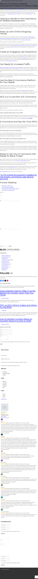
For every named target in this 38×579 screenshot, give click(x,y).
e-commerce (17, 10)
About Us (4, 381)
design (19, 13)
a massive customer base (25, 39)
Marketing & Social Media (6, 259)
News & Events (4, 261)
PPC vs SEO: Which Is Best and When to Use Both (18, 306)
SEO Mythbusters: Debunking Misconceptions (10, 188)
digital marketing (24, 160)
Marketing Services (6, 373)
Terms (4, 393)
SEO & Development (20, 8)
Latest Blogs (4, 258)
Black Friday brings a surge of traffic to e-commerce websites (11, 67)
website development (12, 13)
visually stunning (12, 166)
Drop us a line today (3, 171)
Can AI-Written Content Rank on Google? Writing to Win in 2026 (16, 320)
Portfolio (4, 384)
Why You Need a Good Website (7, 187)
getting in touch (25, 90)
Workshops (4, 269)
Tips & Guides (4, 265)
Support (4, 374)
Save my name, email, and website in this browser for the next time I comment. (15, 341)
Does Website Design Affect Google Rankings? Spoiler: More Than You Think (17, 293)
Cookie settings (4, 399)
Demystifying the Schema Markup (8, 190)
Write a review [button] (3, 416)
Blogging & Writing (5, 255)
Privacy (4, 395)
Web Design (4, 268)
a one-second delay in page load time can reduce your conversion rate (24, 45)
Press (4, 396)
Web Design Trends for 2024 (7, 185)
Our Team (5, 382)
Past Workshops (5, 262)
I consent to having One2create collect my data (11, 531)
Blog (4, 387)
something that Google (26, 118)
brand (23, 23)
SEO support (29, 13)
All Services (5, 371)
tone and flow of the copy (11, 60)
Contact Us (5, 385)
